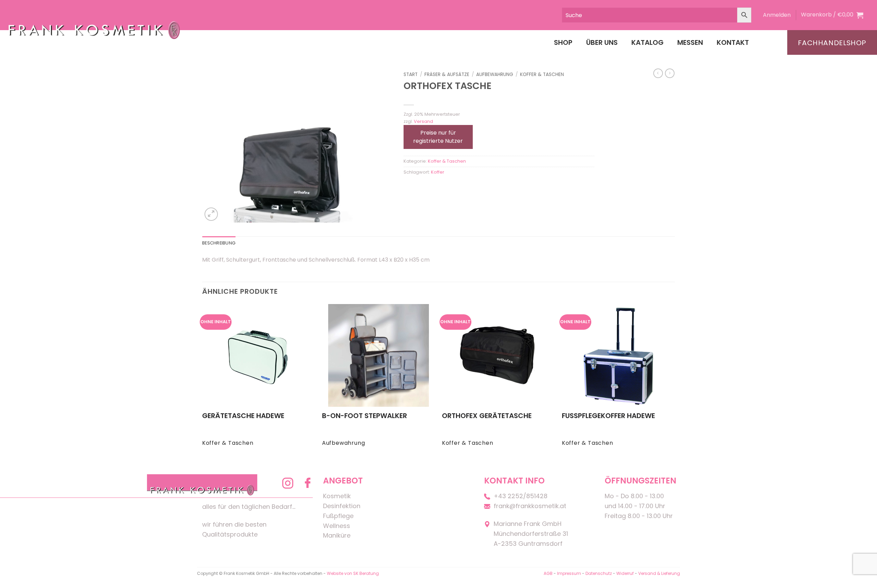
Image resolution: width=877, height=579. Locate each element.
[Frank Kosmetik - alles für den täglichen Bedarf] (94, 30)
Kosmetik (337, 496)
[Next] (674, 381)
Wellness (336, 525)
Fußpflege (338, 516)
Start (411, 74)
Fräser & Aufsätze (446, 74)
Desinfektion (341, 506)
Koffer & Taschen (542, 74)
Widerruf (625, 573)
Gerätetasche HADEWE (243, 415)
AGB (548, 573)
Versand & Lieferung (659, 573)
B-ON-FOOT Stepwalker (364, 415)
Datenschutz (598, 573)
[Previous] (202, 381)
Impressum (569, 573)
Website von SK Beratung (353, 573)
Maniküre (336, 535)
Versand (423, 121)
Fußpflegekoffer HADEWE (608, 415)
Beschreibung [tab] (218, 243)
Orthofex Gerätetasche (487, 415)
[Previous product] (670, 73)
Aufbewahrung (494, 74)
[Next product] (658, 73)
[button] (777, 15)
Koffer (437, 172)
